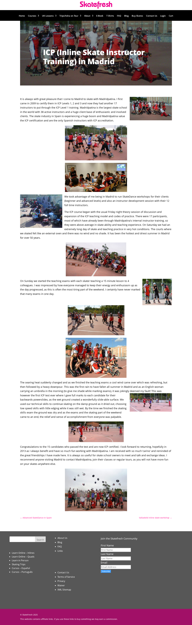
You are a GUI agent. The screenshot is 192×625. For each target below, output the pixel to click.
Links (60, 550)
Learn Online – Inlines (23, 552)
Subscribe (106, 571)
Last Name (107, 554)
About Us (62, 538)
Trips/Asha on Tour (68, 16)
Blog (126, 16)
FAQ (119, 16)
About (87, 16)
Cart (171, 16)
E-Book (99, 16)
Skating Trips (18, 564)
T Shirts (110, 16)
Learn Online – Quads (23, 556)
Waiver (61, 585)
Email (104, 562)
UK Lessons (48, 16)
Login (163, 16)
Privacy (61, 581)
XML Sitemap (64, 589)
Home (22, 16)
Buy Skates (137, 16)
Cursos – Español (21, 568)
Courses (32, 16)
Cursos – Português (22, 571)
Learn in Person (20, 560)
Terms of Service (66, 576)
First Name (107, 545)
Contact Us (151, 16)
